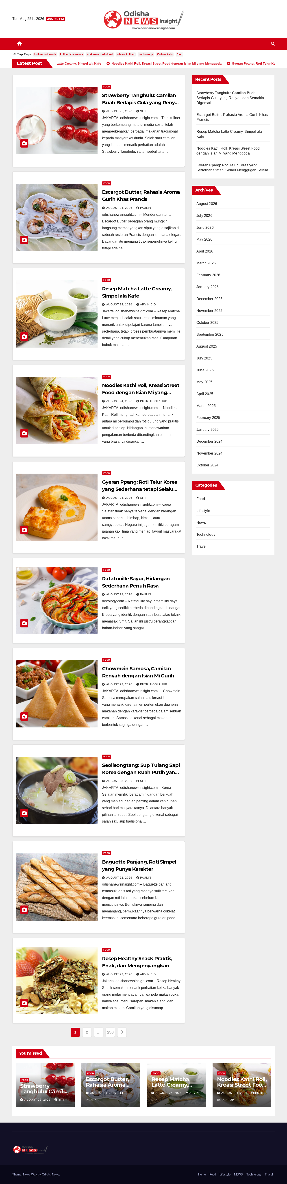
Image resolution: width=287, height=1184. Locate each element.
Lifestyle (203, 511)
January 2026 (207, 287)
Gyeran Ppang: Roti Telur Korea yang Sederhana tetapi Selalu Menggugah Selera (139, 489)
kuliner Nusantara (71, 54)
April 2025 (204, 394)
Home (202, 1174)
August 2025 (206, 346)
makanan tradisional (100, 54)
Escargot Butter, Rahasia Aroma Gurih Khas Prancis (110, 1085)
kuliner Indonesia (45, 54)
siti (143, 111)
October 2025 (207, 322)
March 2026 (206, 263)
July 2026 (204, 216)
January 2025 (207, 429)
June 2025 (205, 370)
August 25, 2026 (119, 111)
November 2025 (209, 311)
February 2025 (208, 418)
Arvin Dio (148, 304)
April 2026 (204, 251)
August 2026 (206, 204)
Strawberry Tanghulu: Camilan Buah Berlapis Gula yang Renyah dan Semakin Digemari (141, 102)
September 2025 (210, 334)
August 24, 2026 (119, 207)
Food (106, 86)
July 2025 (204, 358)
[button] (273, 44)
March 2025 (206, 406)
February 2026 (208, 275)
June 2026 (205, 227)
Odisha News (50, 1174)
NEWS (238, 1174)
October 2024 (207, 465)
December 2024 (209, 441)
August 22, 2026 (119, 877)
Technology (205, 534)
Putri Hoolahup (153, 401)
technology (146, 54)
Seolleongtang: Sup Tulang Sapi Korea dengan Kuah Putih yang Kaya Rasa (141, 772)
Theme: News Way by (27, 1174)
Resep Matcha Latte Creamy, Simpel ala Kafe (171, 1085)
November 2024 (209, 453)
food (179, 54)
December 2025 (209, 299)
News (201, 523)
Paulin (145, 207)
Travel (201, 546)
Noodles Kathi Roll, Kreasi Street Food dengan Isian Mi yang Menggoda (140, 392)
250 (110, 1032)
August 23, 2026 (119, 594)
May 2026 (204, 239)
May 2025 (204, 382)
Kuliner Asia (165, 54)
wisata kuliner (126, 54)
